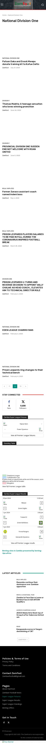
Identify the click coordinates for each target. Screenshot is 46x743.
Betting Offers (8, 708)
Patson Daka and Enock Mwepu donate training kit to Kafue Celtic (20, 62)
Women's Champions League (26, 610)
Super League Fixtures (11, 696)
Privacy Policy (7, 661)
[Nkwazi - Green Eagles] (23, 504)
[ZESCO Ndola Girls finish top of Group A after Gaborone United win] (8, 614)
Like (9, 400)
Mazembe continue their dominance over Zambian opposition (27, 584)
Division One (7, 279)
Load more (22, 640)
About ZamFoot (8, 689)
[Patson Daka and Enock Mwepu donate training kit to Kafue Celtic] (23, 42)
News (18, 626)
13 (20, 386)
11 (9, 386)
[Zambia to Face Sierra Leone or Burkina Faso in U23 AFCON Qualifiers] (8, 598)
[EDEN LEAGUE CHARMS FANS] (23, 311)
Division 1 (6, 100)
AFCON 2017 (22, 25)
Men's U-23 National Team (25, 595)
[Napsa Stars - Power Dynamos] (23, 427)
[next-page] (26, 386)
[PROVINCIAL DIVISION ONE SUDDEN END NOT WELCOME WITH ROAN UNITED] (23, 127)
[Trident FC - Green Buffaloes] (23, 519)
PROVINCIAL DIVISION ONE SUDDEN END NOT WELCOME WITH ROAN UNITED (21, 149)
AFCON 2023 (32, 25)
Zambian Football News (11, 692)
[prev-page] (4, 386)
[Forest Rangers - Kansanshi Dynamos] (23, 533)
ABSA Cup (6, 25)
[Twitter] (8, 722)
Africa (40, 25)
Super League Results (11, 700)
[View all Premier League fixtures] (23, 435)
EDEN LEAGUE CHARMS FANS (17, 330)
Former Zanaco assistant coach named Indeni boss (19, 193)
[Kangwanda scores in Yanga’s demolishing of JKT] (8, 629)
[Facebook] (4, 722)
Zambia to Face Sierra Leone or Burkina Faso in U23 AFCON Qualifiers (30, 600)
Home (4, 15)
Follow (23, 400)
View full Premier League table (13, 486)
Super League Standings (12, 704)
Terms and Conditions (11, 665)
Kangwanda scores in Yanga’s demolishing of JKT (29, 630)
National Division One (11, 58)
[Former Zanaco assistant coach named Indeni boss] (23, 172)
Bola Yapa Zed (8, 188)
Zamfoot (5, 68)
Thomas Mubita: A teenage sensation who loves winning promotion (22, 105)
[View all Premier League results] (23, 543)
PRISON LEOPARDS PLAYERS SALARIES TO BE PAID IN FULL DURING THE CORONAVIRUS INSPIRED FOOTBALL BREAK (23, 238)
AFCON (14, 25)
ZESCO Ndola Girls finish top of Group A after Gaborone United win (30, 615)
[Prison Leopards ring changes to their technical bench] (23, 351)
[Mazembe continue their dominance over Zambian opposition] (8, 583)
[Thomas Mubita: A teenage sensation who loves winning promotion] (23, 85)
